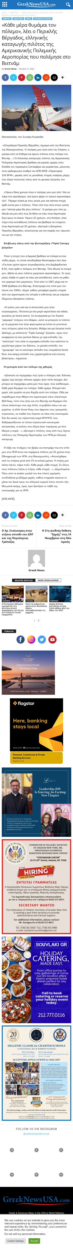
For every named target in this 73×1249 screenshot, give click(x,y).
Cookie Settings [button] (15, 1241)
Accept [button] (34, 1241)
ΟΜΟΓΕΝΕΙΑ (18, 19)
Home (4, 12)
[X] (13, 77)
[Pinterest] (21, 77)
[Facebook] (5, 77)
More (28, 19)
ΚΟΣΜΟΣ (6, 601)
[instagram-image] (12, 1150)
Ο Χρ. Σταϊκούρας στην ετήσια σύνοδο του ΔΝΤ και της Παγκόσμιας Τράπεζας (17, 536)
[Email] (54, 77)
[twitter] (42, 639)
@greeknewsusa (36, 1134)
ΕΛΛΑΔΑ (29, 601)
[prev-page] (34, 620)
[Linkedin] (37, 77)
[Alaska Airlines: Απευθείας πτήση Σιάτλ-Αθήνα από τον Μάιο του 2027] (60, 594)
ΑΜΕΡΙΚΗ (14, 12)
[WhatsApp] (29, 77)
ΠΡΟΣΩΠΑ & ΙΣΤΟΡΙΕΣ (42, 19)
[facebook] (21, 639)
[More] (62, 77)
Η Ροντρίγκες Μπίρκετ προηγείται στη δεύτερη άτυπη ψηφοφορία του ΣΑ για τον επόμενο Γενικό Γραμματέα (13, 609)
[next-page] (38, 620)
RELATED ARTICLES (24, 580)
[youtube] (52, 639)
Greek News (10, 68)
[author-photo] (36, 558)
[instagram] (31, 639)
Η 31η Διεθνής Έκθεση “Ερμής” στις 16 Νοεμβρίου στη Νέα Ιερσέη (56, 536)
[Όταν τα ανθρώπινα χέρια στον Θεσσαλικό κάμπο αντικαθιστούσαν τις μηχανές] (36, 594)
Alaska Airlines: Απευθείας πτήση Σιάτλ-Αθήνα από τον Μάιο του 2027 (59, 607)
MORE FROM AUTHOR (48, 580)
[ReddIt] (46, 77)
